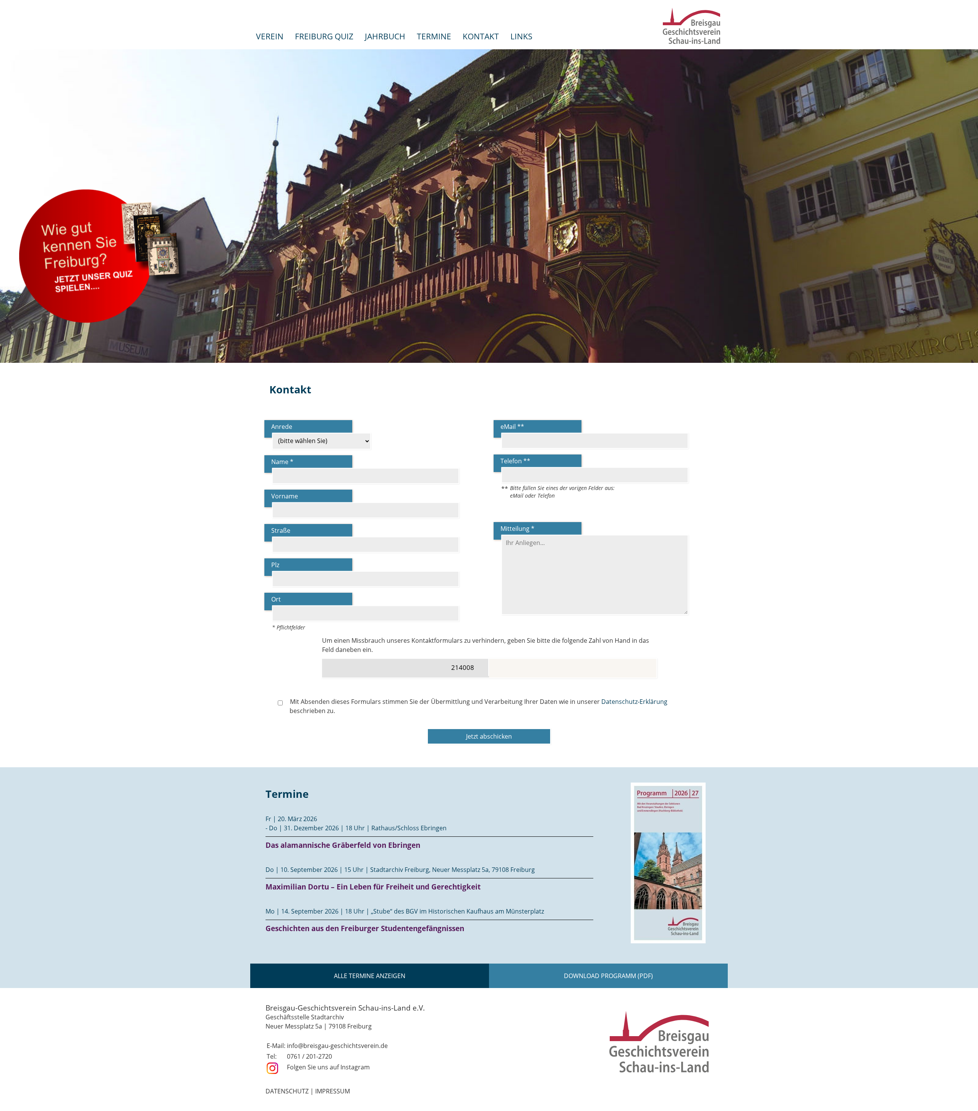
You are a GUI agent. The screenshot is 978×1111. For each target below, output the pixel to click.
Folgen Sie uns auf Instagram (328, 1067)
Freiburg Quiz (324, 36)
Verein (269, 36)
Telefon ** (515, 461)
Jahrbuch (385, 36)
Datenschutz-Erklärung (634, 701)
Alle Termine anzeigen (369, 976)
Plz (275, 565)
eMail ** (512, 426)
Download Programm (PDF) (608, 976)
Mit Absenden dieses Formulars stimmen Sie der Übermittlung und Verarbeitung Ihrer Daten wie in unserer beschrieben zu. (477, 706)
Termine (434, 36)
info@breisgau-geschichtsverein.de (337, 1045)
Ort (276, 599)
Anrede (281, 426)
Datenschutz (287, 1091)
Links (521, 36)
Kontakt (481, 36)
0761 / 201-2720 (309, 1056)
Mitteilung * (517, 528)
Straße (280, 530)
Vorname (284, 496)
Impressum (332, 1091)
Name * (282, 462)
